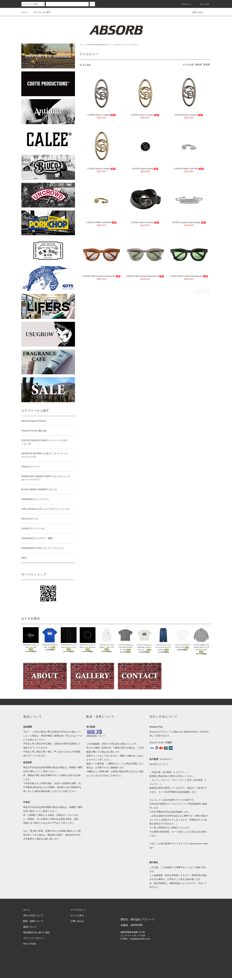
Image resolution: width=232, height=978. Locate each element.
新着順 (206, 64)
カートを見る (77, 915)
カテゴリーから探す (42, 12)
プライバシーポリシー (34, 938)
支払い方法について (33, 915)
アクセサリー (134, 45)
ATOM (33, 944)
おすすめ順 (188, 64)
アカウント (186, 4)
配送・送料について (33, 921)
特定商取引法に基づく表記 (36, 932)
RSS (25, 944)
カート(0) (204, 4)
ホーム (25, 12)
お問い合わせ (197, 12)
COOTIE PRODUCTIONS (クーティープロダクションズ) (107, 45)
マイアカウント (78, 909)
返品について (29, 926)
